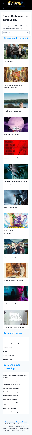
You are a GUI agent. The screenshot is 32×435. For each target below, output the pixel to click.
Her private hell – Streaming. (10, 381)
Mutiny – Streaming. (10, 207)
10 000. (5, 351)
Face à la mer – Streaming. (12, 111)
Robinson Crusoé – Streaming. (10, 412)
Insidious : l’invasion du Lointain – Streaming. (15, 183)
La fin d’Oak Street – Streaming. (14, 327)
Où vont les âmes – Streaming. (10, 392)
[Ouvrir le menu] (3, 3)
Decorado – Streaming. (11, 134)
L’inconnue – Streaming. (12, 158)
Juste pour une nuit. (8, 355)
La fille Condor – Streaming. (13, 304)
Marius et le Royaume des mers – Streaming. (15, 232)
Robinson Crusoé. (8, 347)
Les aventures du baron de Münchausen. (14, 343)
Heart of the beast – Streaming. (10, 395)
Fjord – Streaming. (10, 257)
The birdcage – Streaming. (9, 408)
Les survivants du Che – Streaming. (11, 384)
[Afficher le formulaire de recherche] (3, 8)
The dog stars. (8, 61)
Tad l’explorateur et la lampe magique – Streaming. (13, 86)
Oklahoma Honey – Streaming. (14, 280)
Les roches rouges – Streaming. (11, 388)
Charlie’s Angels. (7, 359)
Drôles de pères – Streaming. (10, 399)
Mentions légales (21, 422)
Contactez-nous (10, 422)
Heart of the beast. (8, 340)
